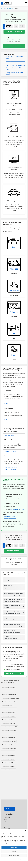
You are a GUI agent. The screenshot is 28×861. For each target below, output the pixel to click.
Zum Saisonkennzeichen (10, 420)
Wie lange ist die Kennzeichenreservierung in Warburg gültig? (13, 587)
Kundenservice (10, 809)
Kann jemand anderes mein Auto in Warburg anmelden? (12, 619)
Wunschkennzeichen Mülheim (8, 716)
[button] (26, 831)
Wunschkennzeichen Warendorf (9, 694)
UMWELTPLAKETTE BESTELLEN (14, 673)
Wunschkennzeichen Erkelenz (8, 734)
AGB (5, 821)
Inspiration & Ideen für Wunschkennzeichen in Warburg (12, 631)
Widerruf (6, 819)
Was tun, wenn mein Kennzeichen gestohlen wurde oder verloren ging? (13, 625)
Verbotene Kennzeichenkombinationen (10, 637)
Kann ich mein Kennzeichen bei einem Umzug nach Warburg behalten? (13, 612)
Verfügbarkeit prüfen (14, 32)
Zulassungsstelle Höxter (10, 516)
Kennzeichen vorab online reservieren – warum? (13, 580)
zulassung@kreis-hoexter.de (17, 509)
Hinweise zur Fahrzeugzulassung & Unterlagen (12, 606)
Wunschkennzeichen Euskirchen (9, 730)
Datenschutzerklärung (12, 859)
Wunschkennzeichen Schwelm (8, 770)
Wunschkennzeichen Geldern (8, 759)
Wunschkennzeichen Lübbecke (8, 687)
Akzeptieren (14, 847)
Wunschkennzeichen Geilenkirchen (9, 762)
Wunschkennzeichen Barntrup (8, 723)
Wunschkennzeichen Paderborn (9, 741)
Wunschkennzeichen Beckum (8, 752)
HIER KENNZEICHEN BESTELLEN (14, 46)
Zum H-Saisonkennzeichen (10, 469)
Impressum (21, 859)
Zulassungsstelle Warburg (10, 518)
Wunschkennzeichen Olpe (7, 691)
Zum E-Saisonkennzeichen (10, 467)
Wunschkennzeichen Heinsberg (8, 755)
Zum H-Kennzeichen (9, 435)
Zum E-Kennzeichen (9, 404)
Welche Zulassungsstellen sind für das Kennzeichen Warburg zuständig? (13, 594)
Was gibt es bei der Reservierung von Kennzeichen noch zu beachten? (13, 600)
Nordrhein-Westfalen (8, 8)
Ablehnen (14, 851)
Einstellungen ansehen (14, 855)
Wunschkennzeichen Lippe (7, 705)
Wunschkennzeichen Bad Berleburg (9, 748)
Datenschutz (7, 817)
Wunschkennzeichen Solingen (8, 719)
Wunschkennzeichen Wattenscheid (9, 727)
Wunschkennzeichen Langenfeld (9, 702)
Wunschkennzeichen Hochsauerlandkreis (10, 698)
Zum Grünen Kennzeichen (10, 451)
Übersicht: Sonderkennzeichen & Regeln (15, 65)
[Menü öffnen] (26, 3)
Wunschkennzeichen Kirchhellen (9, 709)
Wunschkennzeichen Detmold (8, 737)
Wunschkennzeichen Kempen (8, 766)
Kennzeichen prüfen (14, 551)
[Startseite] (1, 8)
